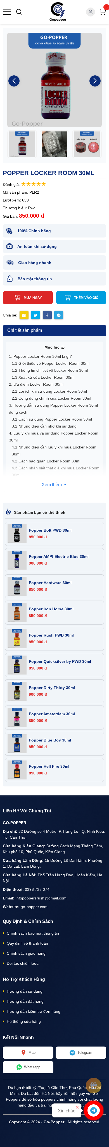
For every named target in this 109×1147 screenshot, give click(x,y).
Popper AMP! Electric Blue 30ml (59, 556)
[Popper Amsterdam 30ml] (17, 717)
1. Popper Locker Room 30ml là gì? (40, 356)
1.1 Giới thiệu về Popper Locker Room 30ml (50, 363)
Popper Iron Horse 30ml (51, 609)
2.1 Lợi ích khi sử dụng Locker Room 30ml (49, 391)
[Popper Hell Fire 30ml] (17, 769)
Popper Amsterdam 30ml (52, 714)
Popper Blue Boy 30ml (50, 740)
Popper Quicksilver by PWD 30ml (60, 661)
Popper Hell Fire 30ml (49, 766)
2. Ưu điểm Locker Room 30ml (36, 384)
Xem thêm (52, 484)
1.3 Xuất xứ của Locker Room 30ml (43, 377)
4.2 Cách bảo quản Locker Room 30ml (46, 461)
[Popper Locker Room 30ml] (22, 144)
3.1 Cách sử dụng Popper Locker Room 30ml (52, 419)
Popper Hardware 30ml (50, 582)
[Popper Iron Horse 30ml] (17, 612)
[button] (95, 81)
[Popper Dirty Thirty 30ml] (17, 691)
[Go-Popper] (57, 11)
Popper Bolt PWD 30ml (50, 530)
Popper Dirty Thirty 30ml (52, 687)
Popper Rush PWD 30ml (51, 635)
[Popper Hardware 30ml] (17, 586)
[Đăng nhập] (90, 12)
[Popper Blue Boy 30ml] (17, 743)
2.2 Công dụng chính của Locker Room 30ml (51, 398)
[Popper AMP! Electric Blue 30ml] (17, 560)
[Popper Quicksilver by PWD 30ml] (17, 665)
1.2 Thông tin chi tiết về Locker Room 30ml (50, 370)
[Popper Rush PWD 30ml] (17, 638)
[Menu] (7, 12)
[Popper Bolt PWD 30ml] (17, 533)
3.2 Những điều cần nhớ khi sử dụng (44, 426)
